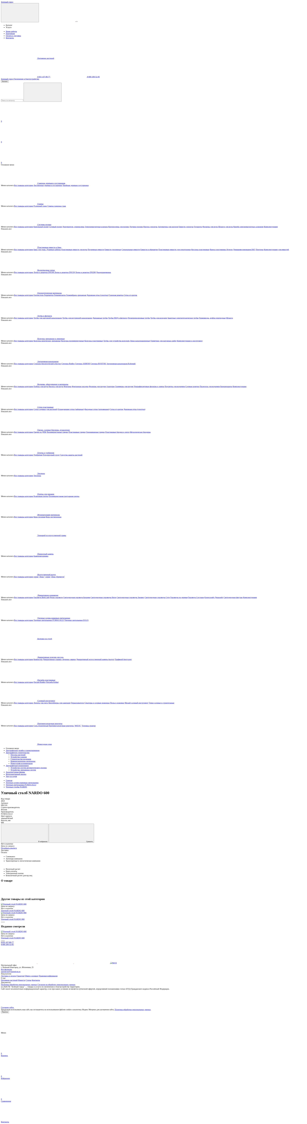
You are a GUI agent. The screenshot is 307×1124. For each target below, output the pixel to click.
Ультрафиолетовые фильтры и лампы (149, 386)
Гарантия (20, 976)
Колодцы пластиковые (93, 341)
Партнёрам (10, 34)
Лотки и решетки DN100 (44, 272)
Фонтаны (67, 386)
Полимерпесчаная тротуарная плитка (64, 496)
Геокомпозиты (60, 295)
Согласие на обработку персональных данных (56, 985)
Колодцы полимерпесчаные (72, 341)
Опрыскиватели (77, 703)
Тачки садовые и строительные (161, 703)
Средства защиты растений (71, 455)
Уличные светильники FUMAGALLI (49, 620)
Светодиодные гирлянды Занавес (130, 597)
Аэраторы (110, 386)
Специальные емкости (131, 250)
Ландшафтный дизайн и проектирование (22, 750)
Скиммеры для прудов (124, 386)
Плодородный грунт (51, 455)
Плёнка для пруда (41, 386)
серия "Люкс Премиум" (55, 577)
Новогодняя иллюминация (21, 763)
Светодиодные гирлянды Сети (157, 597)
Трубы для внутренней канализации (77, 318)
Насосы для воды (150, 227)
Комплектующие (271, 227)
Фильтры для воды (210, 227)
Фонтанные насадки (80, 386)
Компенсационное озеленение (23, 761)
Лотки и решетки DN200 (85, 272)
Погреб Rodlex (40, 682)
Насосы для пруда (56, 386)
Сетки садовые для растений (45, 409)
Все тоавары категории (23, 185)
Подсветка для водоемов (175, 386)
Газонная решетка (116, 295)
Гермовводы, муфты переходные (212, 318)
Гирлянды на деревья (179, 597)
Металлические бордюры (140, 432)
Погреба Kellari (52, 682)
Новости (21, 980)
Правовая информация (48, 976)
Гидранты (198, 227)
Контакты (10, 38)
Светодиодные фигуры (233, 597)
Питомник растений (45, 58)
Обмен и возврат (31, 976)
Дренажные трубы (100, 318)
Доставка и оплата (8, 976)
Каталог (5, 81)
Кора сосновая (39, 517)
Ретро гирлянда (56, 597)
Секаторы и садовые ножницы (97, 703)
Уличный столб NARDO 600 (12, 911)
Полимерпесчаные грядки (57, 432)
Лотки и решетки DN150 (64, 272)
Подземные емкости (96, 250)
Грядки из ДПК (40, 432)
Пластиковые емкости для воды (74, 250)
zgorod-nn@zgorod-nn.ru (10, 972)
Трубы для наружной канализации (48, 318)
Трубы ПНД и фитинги (117, 318)
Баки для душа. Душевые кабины (47, 250)
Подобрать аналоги (9, 848)
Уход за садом (11, 776)
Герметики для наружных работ (164, 341)
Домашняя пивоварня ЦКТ (244, 250)
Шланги (229, 318)
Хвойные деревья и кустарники (76, 185)
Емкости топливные (113, 250)
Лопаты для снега (41, 703)
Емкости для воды (186, 227)
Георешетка (48, 295)
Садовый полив (55, 227)
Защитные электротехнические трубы (182, 318)
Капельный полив (41, 227)
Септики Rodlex (68, 364)
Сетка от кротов (130, 295)
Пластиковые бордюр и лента (117, 432)
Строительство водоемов (21, 759)
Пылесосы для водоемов (210, 386)
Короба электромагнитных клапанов (248, 227)
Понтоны (259, 250)
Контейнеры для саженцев (59, 703)
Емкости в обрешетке (149, 250)
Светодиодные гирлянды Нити (103, 597)
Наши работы (11, 31)
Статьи (28, 980)
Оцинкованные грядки (95, 432)
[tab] (153, 850)
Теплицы (37, 476)
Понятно (5, 1012)
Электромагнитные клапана (96, 227)
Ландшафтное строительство (17, 753)
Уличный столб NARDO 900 (12, 919)
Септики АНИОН (82, 364)
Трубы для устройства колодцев (116, 341)
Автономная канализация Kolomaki (121, 364)
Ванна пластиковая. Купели (221, 250)
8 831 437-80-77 (44, 77)
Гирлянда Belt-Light (42, 597)
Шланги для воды (225, 227)
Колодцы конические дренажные (47, 341)
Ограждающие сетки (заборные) (71, 409)
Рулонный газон (40, 206)
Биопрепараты (226, 386)
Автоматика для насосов (168, 227)
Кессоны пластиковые (200, 250)
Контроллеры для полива (118, 227)
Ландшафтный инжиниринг (17, 766)
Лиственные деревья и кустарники (48, 185)
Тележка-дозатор (89, 726)
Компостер (38, 659)
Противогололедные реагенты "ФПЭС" (65, 726)
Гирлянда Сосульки (196, 597)
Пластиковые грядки (77, 432)
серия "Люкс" (39, 577)
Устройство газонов (19, 757)
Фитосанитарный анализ (16, 774)
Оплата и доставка (13, 36)
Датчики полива (136, 227)
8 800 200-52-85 (93, 77)
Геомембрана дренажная (76, 295)
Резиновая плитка (41, 496)
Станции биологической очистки (47, 364)
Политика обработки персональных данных (19, 985)
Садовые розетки (192, 386)
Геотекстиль (39, 295)
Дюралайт (219, 597)
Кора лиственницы (53, 517)
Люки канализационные (140, 341)
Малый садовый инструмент (136, 703)
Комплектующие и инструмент (190, 341)
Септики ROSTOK (98, 364)
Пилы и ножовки (117, 703)
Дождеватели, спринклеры (73, 227)
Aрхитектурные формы (15, 772)
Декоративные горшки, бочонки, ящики (59, 659)
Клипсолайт (209, 597)
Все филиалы (6, 969)
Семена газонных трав (56, 206)
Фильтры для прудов (97, 386)
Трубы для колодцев (158, 318)
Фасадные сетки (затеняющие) (96, 409)
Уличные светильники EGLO (76, 620)
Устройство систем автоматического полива (29, 768)
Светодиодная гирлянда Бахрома (76, 597)
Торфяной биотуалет (123, 659)
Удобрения (38, 455)
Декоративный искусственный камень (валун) (95, 659)
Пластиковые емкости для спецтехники (174, 250)
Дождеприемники (103, 272)
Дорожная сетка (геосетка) (97, 295)
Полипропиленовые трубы (139, 318)
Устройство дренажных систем (23, 770)
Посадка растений (18, 755)
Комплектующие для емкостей (276, 250)
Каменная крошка (41, 556)
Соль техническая (41, 726)
